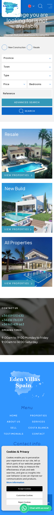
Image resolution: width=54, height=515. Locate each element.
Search (30, 111)
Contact (38, 433)
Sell (13, 427)
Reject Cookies (24, 502)
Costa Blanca (38, 427)
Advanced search (27, 102)
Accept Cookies (24, 488)
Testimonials (13, 433)
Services (38, 421)
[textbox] (28, 58)
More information (15, 482)
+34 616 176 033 (12, 320)
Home (14, 415)
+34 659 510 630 (13, 315)
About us (13, 421)
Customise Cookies (24, 495)
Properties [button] (38, 415)
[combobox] (27, 58)
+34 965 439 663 (13, 324)
